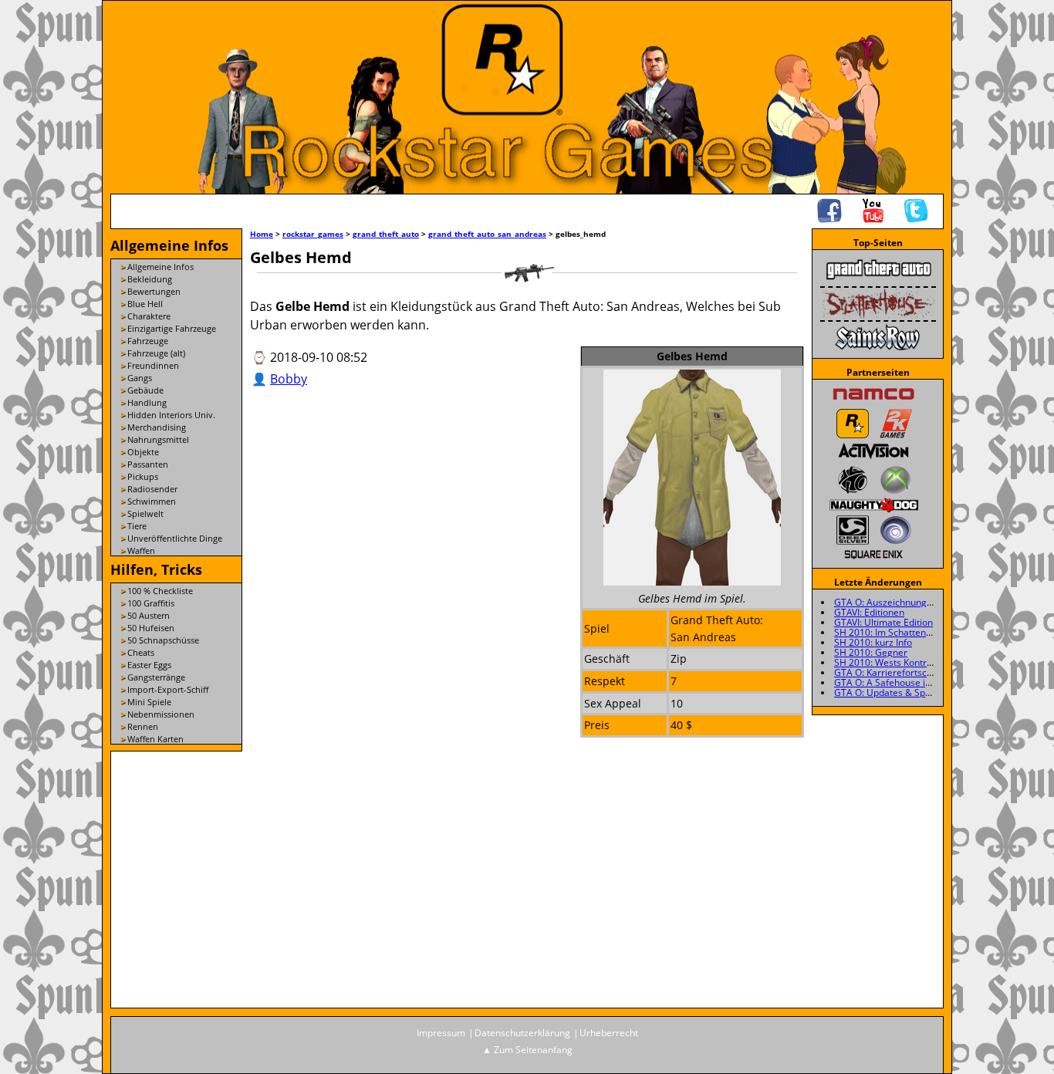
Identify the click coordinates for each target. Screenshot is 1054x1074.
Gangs (139, 377)
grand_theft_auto (386, 233)
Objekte (143, 452)
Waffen (141, 550)
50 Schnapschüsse (163, 640)
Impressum (441, 1032)
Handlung (147, 402)
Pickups (142, 476)
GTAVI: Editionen (869, 612)
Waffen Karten (155, 739)
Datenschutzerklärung (522, 1032)
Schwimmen (151, 501)
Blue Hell (145, 303)
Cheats (140, 652)
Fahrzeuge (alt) (156, 353)
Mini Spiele (149, 702)
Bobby (288, 378)
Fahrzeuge (147, 340)
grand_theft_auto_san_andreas (487, 233)
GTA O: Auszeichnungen (885, 602)
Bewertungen (154, 291)
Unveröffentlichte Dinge (174, 538)
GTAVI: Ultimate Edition (883, 622)
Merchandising (156, 427)
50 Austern (148, 615)
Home (261, 233)
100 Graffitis (150, 603)
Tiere (137, 526)
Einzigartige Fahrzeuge (171, 328)
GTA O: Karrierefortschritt (889, 672)
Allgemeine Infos (160, 266)
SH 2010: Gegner (870, 652)
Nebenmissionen (160, 714)
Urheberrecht (608, 1032)
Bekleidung (149, 279)
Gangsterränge (156, 677)
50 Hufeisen (150, 627)
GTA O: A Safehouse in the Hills (901, 682)
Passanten (147, 464)
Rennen (142, 726)
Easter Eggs (149, 664)
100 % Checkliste (160, 590)
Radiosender (152, 489)
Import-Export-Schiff (167, 689)
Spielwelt (145, 513)
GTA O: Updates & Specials (892, 692)
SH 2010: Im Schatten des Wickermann (917, 632)
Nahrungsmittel (158, 439)
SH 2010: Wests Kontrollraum (897, 662)
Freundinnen (153, 365)
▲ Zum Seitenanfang (527, 1049)
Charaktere (149, 316)
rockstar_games (312, 233)
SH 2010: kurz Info (873, 642)
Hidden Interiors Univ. (171, 414)
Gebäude (145, 390)
